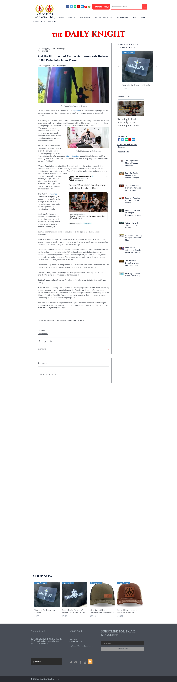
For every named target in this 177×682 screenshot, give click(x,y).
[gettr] (78, 6)
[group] (137, 72)
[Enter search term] (144, 6)
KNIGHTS (44, 14)
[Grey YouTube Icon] (75, 662)
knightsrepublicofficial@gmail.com (80, 646)
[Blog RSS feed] (90, 661)
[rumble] (89, 6)
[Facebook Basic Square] (67, 6)
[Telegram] (82, 6)
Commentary (43, 334)
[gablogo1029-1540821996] (75, 6)
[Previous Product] (118, 66)
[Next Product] (156, 66)
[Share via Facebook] (39, 341)
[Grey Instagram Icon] (85, 662)
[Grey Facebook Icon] (80, 662)
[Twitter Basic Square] (71, 6)
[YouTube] (85, 6)
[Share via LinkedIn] (51, 341)
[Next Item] (140, 108)
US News (41, 330)
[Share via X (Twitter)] (45, 341)
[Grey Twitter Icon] (71, 662)
